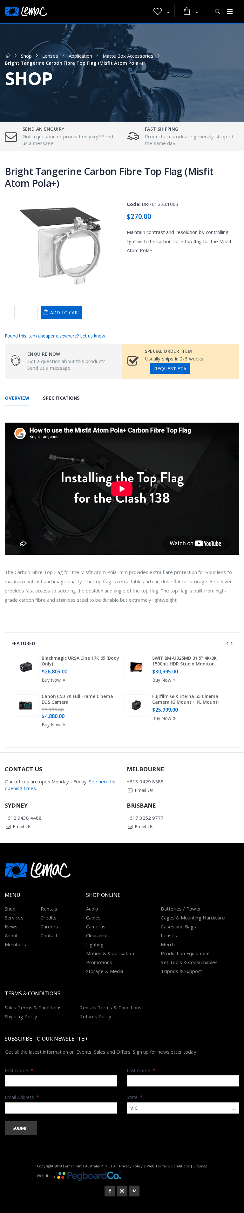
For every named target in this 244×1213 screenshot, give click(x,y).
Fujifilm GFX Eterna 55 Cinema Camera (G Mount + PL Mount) (185, 699)
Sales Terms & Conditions (33, 1007)
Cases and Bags (178, 926)
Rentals (49, 908)
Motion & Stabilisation (110, 953)
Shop (26, 56)
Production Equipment (185, 953)
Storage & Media (104, 971)
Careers (49, 926)
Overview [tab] (17, 398)
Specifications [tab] (61, 398)
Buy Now (51, 680)
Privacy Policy (131, 1166)
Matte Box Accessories (128, 56)
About (11, 935)
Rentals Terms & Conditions (110, 1007)
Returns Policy (95, 1016)
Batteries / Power (181, 908)
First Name (19, 1070)
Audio (92, 908)
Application (80, 56)
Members (15, 944)
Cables (93, 917)
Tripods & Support (181, 971)
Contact (49, 935)
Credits (49, 917)
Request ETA (170, 368)
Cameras (96, 926)
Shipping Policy (21, 1016)
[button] (161, 11)
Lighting (95, 944)
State (135, 1097)
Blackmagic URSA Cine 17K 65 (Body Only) (80, 661)
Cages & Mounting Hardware (193, 917)
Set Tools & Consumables (189, 962)
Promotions (99, 962)
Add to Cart (65, 312)
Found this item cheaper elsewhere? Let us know (55, 336)
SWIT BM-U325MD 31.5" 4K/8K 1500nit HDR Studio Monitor (184, 661)
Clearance (97, 935)
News (11, 926)
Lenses (50, 56)
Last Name (141, 1070)
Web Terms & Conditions (168, 1166)
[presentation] (227, 643)
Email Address (22, 1097)
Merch (167, 944)
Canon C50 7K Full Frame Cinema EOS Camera (77, 699)
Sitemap (200, 1166)
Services (14, 917)
